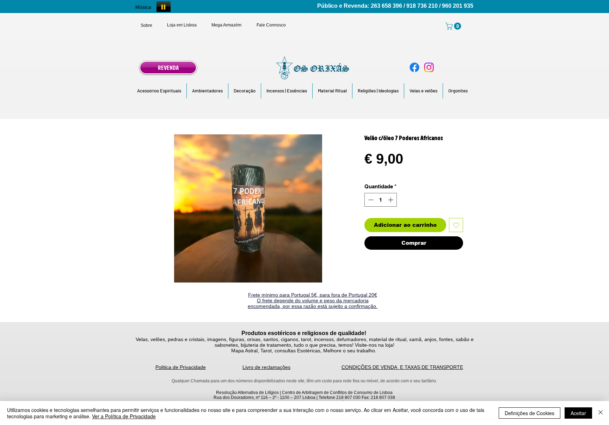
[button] (159, 90)
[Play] (163, 6)
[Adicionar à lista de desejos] (456, 225)
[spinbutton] (381, 199)
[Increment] (391, 199)
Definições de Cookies (529, 413)
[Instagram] (429, 67)
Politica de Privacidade (180, 367)
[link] (454, 26)
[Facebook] (414, 67)
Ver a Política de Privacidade (124, 416)
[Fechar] (600, 413)
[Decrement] (370, 199)
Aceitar (578, 413)
